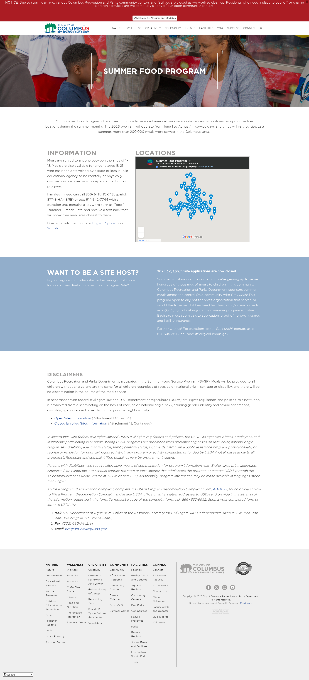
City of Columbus (159, 599)
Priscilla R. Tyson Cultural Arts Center (97, 613)
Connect (249, 28)
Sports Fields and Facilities (139, 644)
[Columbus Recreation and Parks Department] (67, 27)
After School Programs (117, 577)
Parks (48, 615)
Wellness (134, 28)
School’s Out (118, 605)
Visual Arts (95, 623)
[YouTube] (232, 587)
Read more (246, 603)
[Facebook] (208, 587)
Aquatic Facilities (136, 587)
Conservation (53, 575)
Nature (117, 28)
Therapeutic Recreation (74, 614)
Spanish (111, 223)
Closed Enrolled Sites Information (80, 423)
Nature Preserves (51, 593)
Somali (52, 228)
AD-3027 (220, 489)
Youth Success (228, 28)
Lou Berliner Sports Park (138, 654)
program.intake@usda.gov (85, 528)
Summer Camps (55, 642)
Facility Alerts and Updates (139, 577)
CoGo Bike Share (73, 589)
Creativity (153, 28)
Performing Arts (95, 601)
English (98, 223)
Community (173, 28)
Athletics (72, 581)
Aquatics (72, 575)
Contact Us (160, 591)
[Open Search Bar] (261, 28)
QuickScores (160, 616)
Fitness (71, 597)
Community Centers (117, 587)
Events (190, 28)
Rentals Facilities (136, 634)
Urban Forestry (54, 636)
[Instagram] (224, 587)
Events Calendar (115, 597)
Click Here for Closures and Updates (155, 18)
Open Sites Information (72, 418)
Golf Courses (139, 610)
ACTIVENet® (161, 585)
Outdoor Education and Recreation (54, 605)
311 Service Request (159, 577)
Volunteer (159, 622)
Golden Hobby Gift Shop (97, 591)
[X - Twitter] (216, 587)
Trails (48, 630)
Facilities (206, 28)
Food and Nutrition (73, 604)
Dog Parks (137, 605)
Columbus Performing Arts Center (95, 579)
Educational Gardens (52, 583)
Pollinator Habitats (51, 622)
